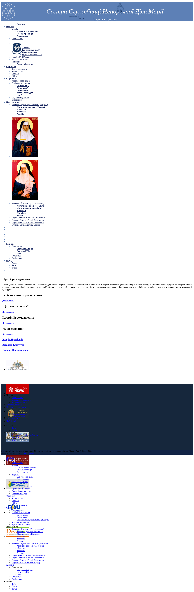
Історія (15, 29)
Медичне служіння (20, 97)
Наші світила (12, 102)
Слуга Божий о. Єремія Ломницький (28, 218)
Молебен (21, 112)
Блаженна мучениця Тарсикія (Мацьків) (30, 104)
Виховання (17, 100)
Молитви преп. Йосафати (29, 208)
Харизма (26, 47)
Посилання (17, 246)
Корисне (10, 244)
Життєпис (21, 109)
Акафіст (21, 114)
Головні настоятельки (32, 55)
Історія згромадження (27, 31)
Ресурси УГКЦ (23, 251)
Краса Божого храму (21, 81)
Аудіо (14, 263)
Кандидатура (17, 71)
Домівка (21, 24)
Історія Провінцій (12, 339)
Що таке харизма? (31, 50)
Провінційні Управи (21, 57)
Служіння (11, 78)
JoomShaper (28, 453)
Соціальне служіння (21, 83)
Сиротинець (23, 85)
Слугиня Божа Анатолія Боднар (26, 225)
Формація (11, 66)
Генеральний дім (19, 493)
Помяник (16, 62)
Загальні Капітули (13, 344)
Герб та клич (17, 38)
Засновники (22, 36)
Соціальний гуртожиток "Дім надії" (25, 92)
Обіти (14, 76)
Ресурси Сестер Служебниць (25, 435)
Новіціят (15, 74)
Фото (14, 265)
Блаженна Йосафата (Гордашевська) (28, 203)
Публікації (16, 256)
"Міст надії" (22, 88)
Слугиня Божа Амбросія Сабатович (28, 220)
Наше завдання (29, 52)
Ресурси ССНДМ (25, 249)
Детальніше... (8, 301)
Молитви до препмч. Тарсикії (31, 107)
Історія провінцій (25, 34)
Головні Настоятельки (15, 350)
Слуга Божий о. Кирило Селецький (28, 222)
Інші (19, 253)
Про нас (10, 27)
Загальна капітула (20, 59)
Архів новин (17, 258)
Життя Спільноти (19, 69)
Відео (14, 268)
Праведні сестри (25, 64)
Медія (9, 260)
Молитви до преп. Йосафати (30, 206)
